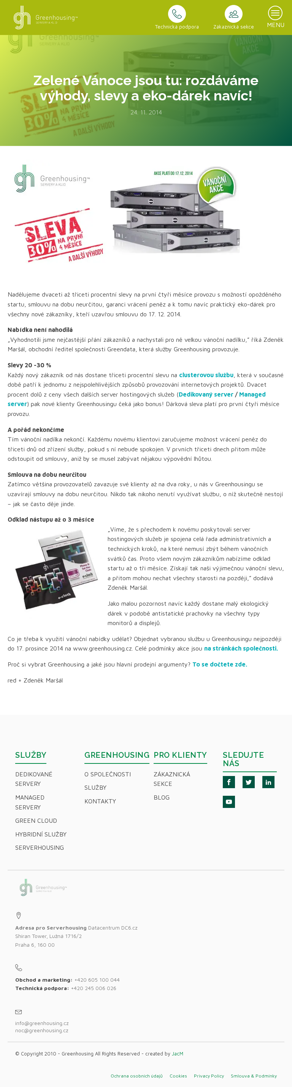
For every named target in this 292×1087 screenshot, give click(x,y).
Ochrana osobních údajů (137, 1076)
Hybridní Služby (41, 834)
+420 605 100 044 (97, 979)
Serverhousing (39, 847)
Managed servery (29, 802)
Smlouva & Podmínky (254, 1076)
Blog (162, 797)
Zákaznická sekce (172, 779)
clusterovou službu (206, 374)
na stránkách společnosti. (241, 648)
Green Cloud (36, 820)
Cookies (178, 1076)
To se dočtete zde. (219, 664)
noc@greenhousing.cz (41, 1030)
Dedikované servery (33, 779)
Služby (95, 787)
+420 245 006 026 (93, 988)
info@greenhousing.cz (42, 1023)
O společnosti (107, 774)
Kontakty (100, 801)
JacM (177, 1054)
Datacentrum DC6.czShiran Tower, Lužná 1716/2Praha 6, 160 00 (76, 936)
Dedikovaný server (206, 394)
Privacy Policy (209, 1076)
